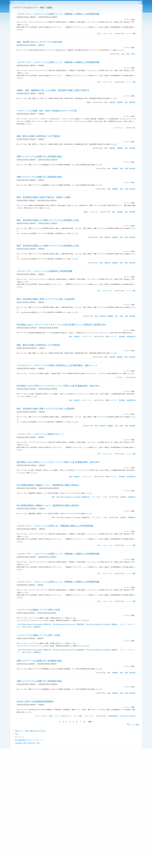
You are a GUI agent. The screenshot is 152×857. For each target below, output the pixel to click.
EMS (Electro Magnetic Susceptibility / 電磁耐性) (102, 624)
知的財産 (77, 336)
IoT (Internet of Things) (127, 716)
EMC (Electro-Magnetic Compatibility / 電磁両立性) (73, 497)
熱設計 (133, 54)
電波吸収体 (131, 497)
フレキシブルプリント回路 (43, 716)
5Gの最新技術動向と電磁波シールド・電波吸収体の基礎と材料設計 (48, 485)
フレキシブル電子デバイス (63, 716)
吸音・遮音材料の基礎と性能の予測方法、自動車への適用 (43, 197)
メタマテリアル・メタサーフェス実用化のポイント (40, 434)
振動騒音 (120, 102)
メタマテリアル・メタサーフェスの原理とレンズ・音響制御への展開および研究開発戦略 (58, 14)
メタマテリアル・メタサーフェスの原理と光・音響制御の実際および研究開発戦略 (55, 526)
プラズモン (119, 377)
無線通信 (123, 497)
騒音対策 (132, 102)
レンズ (128, 33)
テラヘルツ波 (96, 497)
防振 (126, 237)
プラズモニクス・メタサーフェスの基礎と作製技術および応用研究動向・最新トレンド (57, 365)
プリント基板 (77, 716)
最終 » (91, 722)
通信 (70, 336)
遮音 (126, 102)
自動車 (88, 102)
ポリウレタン (94, 212)
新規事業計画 (131, 336)
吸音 (106, 102)
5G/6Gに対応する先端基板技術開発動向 (35, 701)
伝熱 (122, 54)
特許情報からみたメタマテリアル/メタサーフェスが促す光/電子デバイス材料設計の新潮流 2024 (61, 324)
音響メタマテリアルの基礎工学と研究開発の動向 (39, 156)
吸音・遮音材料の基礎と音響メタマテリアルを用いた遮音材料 (46, 299)
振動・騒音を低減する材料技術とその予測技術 (38, 136)
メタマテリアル (119, 33)
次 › (85, 722)
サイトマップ (19, 737)
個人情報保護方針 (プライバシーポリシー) (29, 740)
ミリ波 (104, 497)
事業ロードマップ (111, 336)
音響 (133, 33)
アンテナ (123, 624)
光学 (98, 33)
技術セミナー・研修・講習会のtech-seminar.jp (30, 731)
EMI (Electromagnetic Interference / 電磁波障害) (68, 624)
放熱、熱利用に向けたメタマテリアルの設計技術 (39, 42)
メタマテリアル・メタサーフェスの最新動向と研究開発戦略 (44, 271)
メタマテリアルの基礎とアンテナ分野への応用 (38, 610)
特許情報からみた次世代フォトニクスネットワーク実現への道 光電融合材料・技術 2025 (58, 386)
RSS (16, 734)
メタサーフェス (107, 33)
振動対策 (112, 102)
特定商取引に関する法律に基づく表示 (27, 743)
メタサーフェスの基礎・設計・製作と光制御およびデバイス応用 (47, 111)
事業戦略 (122, 336)
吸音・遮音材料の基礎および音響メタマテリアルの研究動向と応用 (48, 220)
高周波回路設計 (113, 716)
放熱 (127, 54)
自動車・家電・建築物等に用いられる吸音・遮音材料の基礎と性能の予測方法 (53, 90)
